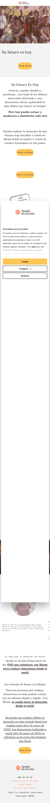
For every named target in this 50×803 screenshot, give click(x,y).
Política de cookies (25, 788)
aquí (34, 247)
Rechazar (25, 276)
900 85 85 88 (25, 777)
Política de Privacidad (25, 781)
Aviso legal (25, 784)
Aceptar (25, 262)
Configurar (23, 269)
